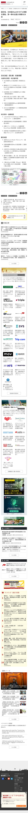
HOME (2, 8)
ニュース (6, 8)
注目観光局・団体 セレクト (10, 407)
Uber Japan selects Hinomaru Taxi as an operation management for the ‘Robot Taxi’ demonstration (13, 737)
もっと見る (14, 263)
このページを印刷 (13, 25)
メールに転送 (4, 25)
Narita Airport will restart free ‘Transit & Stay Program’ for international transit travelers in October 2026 (13, 731)
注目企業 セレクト (8, 275)
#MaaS (12, 19)
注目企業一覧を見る (14, 393)
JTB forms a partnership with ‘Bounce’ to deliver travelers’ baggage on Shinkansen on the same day (13, 742)
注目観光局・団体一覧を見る (14, 471)
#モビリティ (18, 19)
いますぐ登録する (21, 806)
